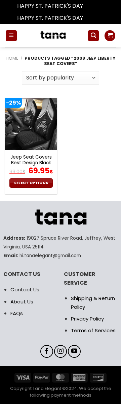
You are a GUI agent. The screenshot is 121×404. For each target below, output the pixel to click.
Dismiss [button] (94, 6)
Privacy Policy (87, 318)
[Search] (93, 35)
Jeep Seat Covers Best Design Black (31, 160)
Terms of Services (93, 330)
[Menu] (11, 35)
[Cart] (110, 35)
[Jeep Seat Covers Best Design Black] (31, 124)
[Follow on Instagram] (60, 351)
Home (12, 58)
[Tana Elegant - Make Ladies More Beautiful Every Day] (52, 35)
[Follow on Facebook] (46, 351)
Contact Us (24, 289)
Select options (31, 182)
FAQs (16, 313)
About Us (21, 301)
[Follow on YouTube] (74, 351)
